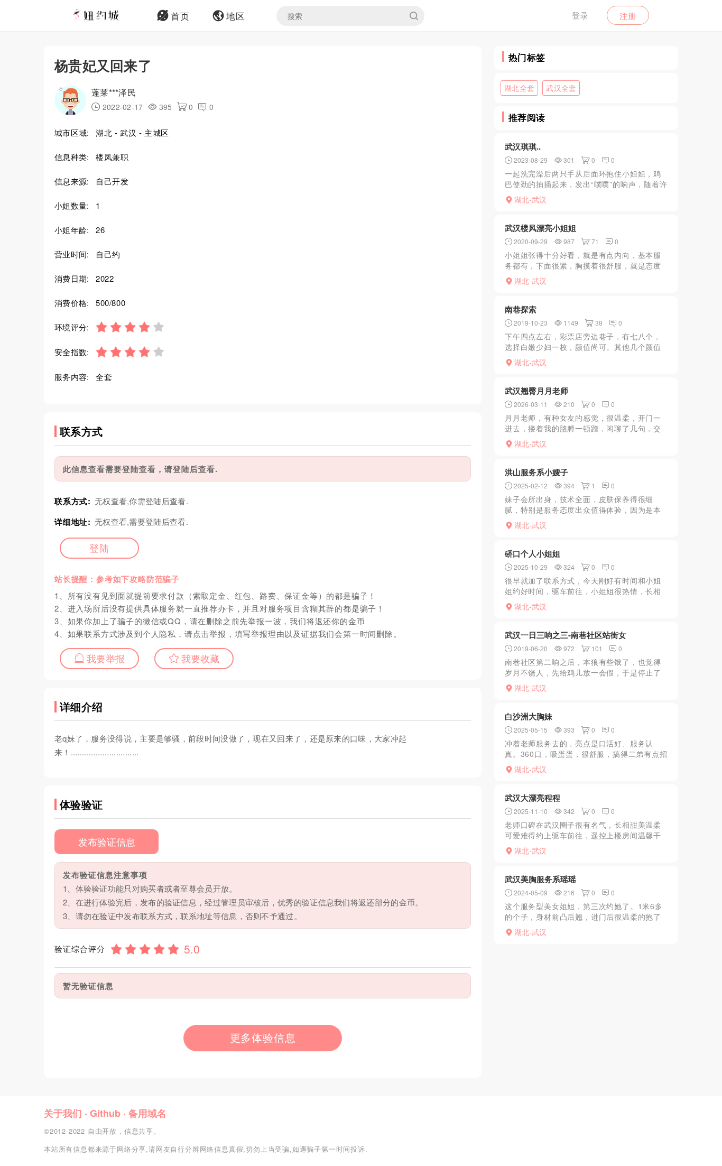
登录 (580, 15)
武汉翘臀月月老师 (536, 390)
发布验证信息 (106, 841)
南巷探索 (520, 309)
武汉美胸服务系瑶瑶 (540, 879)
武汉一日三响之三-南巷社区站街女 (565, 635)
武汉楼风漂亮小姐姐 (540, 228)
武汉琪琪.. (523, 146)
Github (105, 1113)
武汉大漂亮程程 (532, 797)
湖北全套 (519, 87)
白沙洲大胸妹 (528, 716)
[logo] (110, 16)
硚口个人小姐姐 (532, 553)
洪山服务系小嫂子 (536, 472)
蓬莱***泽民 (113, 92)
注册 (627, 15)
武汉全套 (561, 87)
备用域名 (147, 1113)
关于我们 (63, 1113)
